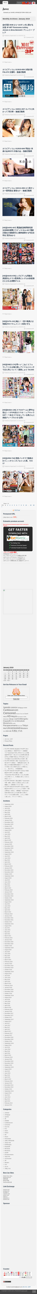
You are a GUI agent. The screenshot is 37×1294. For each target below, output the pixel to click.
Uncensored (13, 728)
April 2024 (7, 862)
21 (5, 677)
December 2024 (9, 846)
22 (9, 677)
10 (26, 505)
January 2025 (8, 844)
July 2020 (7, 951)
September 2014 (9, 1091)
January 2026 (8, 820)
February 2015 (9, 1081)
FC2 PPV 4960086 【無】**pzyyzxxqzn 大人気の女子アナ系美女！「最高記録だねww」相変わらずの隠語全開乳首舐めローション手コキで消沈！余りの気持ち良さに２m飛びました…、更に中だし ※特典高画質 (17, 764)
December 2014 (9, 1085)
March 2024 (8, 864)
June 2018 (7, 1001)
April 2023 (7, 886)
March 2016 (8, 1055)
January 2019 (8, 987)
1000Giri (14, 708)
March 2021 (8, 936)
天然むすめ (17, 731)
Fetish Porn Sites (7, 1176)
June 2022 (7, 906)
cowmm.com (6, 1194)
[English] (30, 3)
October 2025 (8, 826)
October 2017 (8, 1017)
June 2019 (7, 977)
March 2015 (8, 1079)
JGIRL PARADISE (9, 1140)
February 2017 (9, 1033)
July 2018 (7, 999)
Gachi (26, 713)
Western (24, 728)
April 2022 (7, 910)
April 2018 (7, 1005)
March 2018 (8, 1007)
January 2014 (8, 1105)
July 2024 (7, 856)
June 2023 (7, 882)
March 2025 (8, 840)
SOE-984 (20, 725)
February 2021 (9, 937)
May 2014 (7, 1099)
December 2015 (9, 1061)
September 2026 (9, 804)
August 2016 (8, 1045)
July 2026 (7, 808)
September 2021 (9, 924)
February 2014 (9, 1103)
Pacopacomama (10, 725)
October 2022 (8, 898)
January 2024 (8, 868)
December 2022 (9, 894)
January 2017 (8, 1035)
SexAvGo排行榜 (7, 1182)
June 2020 (7, 953)
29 (9, 679)
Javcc (5, 9)
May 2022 (7, 908)
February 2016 (9, 1057)
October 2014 (8, 1089)
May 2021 (7, 932)
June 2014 (7, 1097)
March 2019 (8, 983)
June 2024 (7, 858)
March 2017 (8, 1031)
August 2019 (8, 973)
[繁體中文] (27, 3)
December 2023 (9, 870)
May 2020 (7, 955)
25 (20, 677)
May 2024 (7, 860)
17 (16, 675)
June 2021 (7, 930)
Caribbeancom (10, 710)
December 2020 (9, 941)
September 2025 (9, 828)
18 (20, 675)
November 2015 (9, 1063)
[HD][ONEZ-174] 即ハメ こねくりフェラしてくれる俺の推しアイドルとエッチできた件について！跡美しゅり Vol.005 (18, 367)
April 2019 (7, 981)
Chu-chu (22, 713)
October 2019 (8, 969)
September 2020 (9, 947)
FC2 (6, 1128)
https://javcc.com (8, 517)
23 (12, 677)
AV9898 (25, 707)
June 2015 (7, 1073)
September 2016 (9, 1043)
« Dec (4, 680)
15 (9, 675)
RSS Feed (17, 510)
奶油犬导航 (6, 1180)
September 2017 (9, 1019)
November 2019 (9, 967)
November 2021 (9, 920)
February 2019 (9, 985)
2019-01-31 (22, 35)
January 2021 (8, 939)
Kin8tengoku (22, 719)
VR (5, 1160)
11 (20, 673)
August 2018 (8, 997)
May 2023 (7, 884)
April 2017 (7, 1029)
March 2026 (8, 816)
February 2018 (9, 1009)
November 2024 (9, 848)
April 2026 (7, 814)
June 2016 (7, 1049)
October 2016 (8, 1041)
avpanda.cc (6, 1198)
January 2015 (8, 1083)
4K (5, 1118)
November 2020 (9, 943)
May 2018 (7, 1003)
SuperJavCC (13, 35)
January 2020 (8, 963)
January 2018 (8, 1011)
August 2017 (8, 1021)
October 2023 (8, 874)
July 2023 (7, 880)
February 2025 (9, 842)
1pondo (6, 707)
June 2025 (7, 834)
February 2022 (9, 914)
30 (33, 505)
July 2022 (7, 904)
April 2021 (7, 934)
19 (23, 675)
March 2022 (8, 912)
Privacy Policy (8, 741)
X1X (4, 731)
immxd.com (6, 1199)
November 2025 (9, 824)
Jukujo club (13, 719)
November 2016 (9, 1039)
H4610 (5, 716)
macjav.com (6, 1189)
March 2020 (8, 959)
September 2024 (9, 852)
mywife (13, 723)
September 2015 (9, 1067)
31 (16, 679)
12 (23, 673)
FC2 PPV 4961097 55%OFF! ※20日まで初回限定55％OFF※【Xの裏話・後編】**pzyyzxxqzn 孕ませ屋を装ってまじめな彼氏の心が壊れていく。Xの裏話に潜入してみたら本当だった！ (17, 774)
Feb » (8, 680)
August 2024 (8, 854)
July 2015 (7, 1071)
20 (30, 505)
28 (5, 679)
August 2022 (8, 902)
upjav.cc (5, 1196)
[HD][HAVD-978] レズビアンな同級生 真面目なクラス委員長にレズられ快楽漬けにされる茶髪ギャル (18, 278)
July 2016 (7, 1047)
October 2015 (8, 1065)
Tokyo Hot (7, 1156)
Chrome (18, 713)
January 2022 (8, 916)
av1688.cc (6, 1192)
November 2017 (9, 1015)
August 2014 (8, 1093)
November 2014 (9, 1087)
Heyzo (14, 716)
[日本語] (34, 3)
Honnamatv (20, 716)
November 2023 (9, 872)
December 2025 (9, 822)
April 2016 (7, 1053)
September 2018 (9, 995)
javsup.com (6, 1191)
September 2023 (9, 876)
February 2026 (9, 818)
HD (9, 716)
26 (23, 677)
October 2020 (8, 945)
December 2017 (9, 1013)
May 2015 (7, 1075)
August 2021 (8, 926)
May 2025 (7, 836)
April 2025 (7, 838)
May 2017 (7, 1027)
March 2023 (8, 888)
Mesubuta (20, 721)
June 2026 (7, 810)
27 (27, 677)
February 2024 (9, 866)
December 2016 (9, 1037)
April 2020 (7, 957)
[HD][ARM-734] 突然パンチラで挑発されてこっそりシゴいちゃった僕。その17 (17, 460)
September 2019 (9, 971)
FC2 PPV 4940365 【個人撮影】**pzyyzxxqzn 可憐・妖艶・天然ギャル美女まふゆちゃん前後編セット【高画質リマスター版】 (17, 782)
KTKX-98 (13, 721)
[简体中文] (23, 3)
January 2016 (8, 1059)
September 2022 (9, 900)
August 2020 (8, 949)
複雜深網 (5, 1179)
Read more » (8, 62)
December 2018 (9, 989)
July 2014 (7, 1095)
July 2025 (7, 832)
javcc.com (24, 1291)
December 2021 (9, 918)
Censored (9, 713)
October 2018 (8, 993)
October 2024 (8, 850)
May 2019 (7, 979)
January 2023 (8, 892)
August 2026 (8, 806)
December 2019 (9, 965)
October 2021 (8, 922)
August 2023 (8, 878)
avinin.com (6, 1195)
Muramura (7, 723)
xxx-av (8, 731)
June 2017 (7, 1025)
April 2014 (7, 1101)
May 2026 (7, 812)
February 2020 (9, 961)
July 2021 (7, 928)
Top (35, 1291)
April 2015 (7, 1077)
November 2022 (9, 896)
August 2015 (8, 1069)
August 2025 (8, 830)
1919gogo (20, 707)
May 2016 (7, 1051)
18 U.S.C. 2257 (9, 739)
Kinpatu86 (6, 721)
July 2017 (7, 1023)
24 (16, 677)
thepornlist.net (7, 1177)
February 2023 (9, 890)
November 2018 (9, 991)
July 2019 (7, 975)
